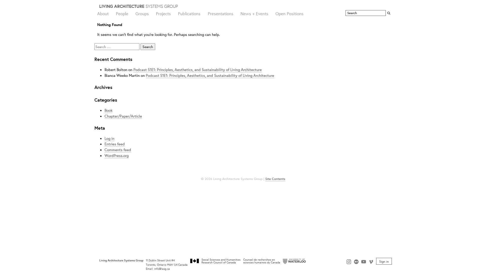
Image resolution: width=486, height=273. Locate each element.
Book (108, 110)
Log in (109, 138)
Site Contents (275, 179)
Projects (163, 13)
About (103, 13)
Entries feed (115, 143)
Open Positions (289, 13)
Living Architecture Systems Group (121, 260)
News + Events (254, 13)
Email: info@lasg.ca (158, 268)
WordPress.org (117, 155)
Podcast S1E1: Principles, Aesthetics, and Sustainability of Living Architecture (197, 69)
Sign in (384, 261)
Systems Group (138, 6)
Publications (189, 13)
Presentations (220, 13)
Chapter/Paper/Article (123, 116)
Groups (142, 13)
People (122, 13)
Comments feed (118, 149)
